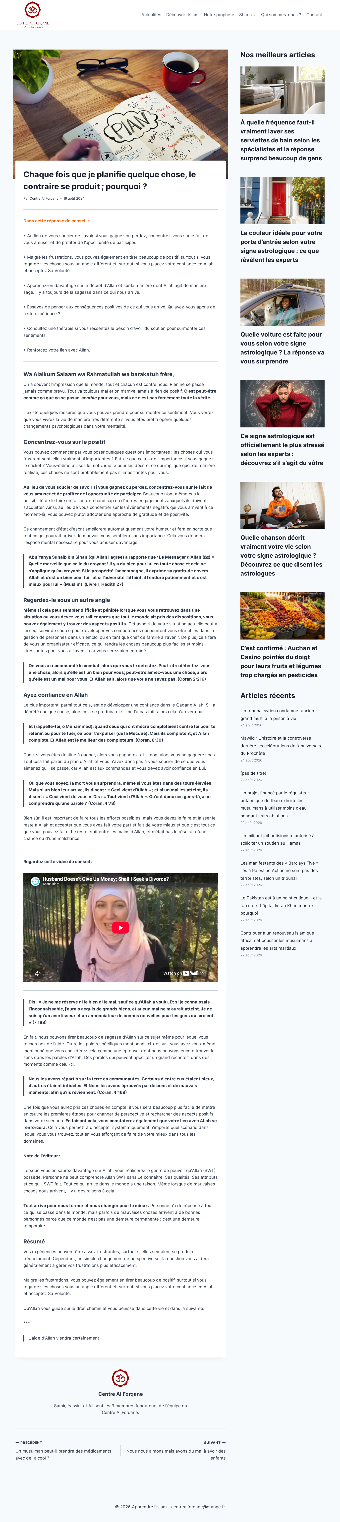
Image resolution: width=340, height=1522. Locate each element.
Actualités (151, 14)
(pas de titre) (253, 773)
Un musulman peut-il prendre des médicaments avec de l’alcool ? (63, 1451)
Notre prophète (219, 14)
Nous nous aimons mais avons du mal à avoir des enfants (176, 1451)
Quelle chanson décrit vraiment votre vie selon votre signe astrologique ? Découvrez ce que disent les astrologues (281, 555)
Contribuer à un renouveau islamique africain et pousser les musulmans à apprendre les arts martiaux (277, 941)
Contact (314, 14)
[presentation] (282, 90)
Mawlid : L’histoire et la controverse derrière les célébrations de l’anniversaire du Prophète (281, 746)
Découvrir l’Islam (182, 14)
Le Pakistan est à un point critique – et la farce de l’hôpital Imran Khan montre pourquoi (281, 905)
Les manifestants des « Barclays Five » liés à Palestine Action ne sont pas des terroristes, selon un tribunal (279, 871)
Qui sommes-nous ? (281, 14)
